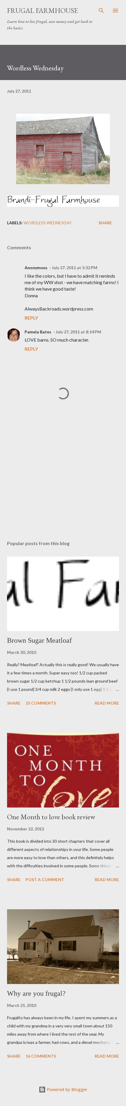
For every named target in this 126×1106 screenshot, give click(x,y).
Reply (31, 317)
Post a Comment (44, 879)
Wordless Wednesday (47, 222)
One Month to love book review (51, 816)
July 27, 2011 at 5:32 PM (74, 267)
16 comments (40, 1056)
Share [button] (105, 222)
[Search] (101, 10)
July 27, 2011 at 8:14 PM (78, 331)
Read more (107, 702)
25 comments (40, 702)
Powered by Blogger (66, 1089)
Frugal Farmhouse (42, 10)
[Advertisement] (63, 481)
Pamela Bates (38, 331)
